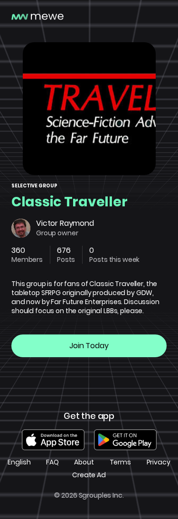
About (84, 462)
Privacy (158, 462)
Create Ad (89, 475)
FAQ (52, 462)
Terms (120, 462)
